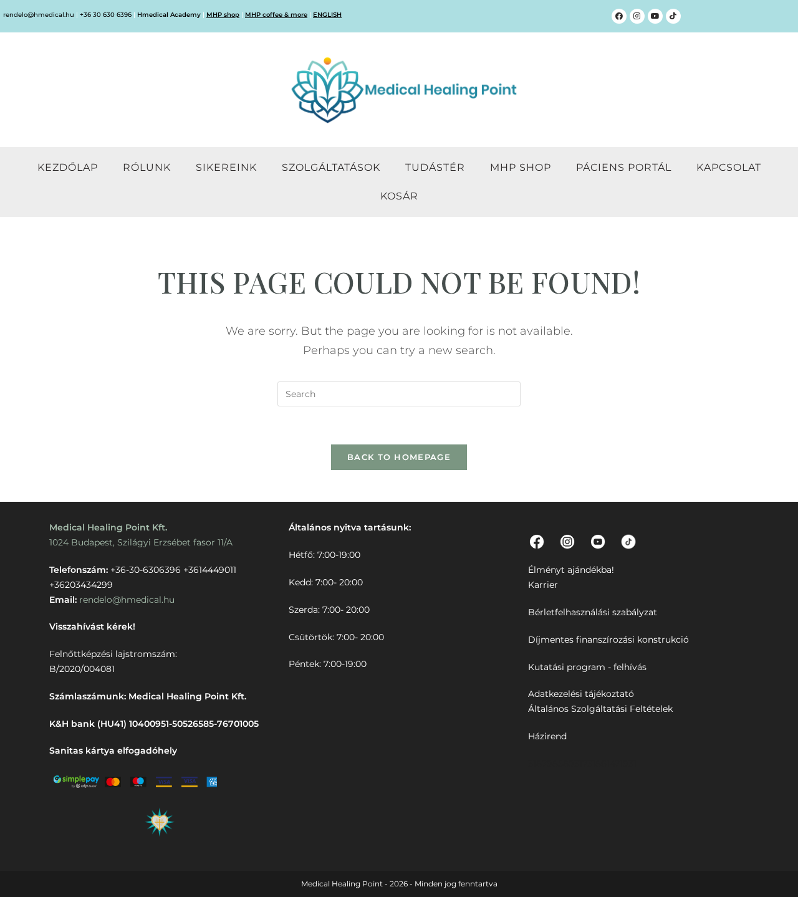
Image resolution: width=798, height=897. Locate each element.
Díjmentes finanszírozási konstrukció (608, 639)
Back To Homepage (399, 457)
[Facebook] (619, 16)
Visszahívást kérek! (92, 626)
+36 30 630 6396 (106, 15)
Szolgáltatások (331, 167)
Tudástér (435, 167)
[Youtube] (655, 16)
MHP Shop (520, 167)
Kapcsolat (728, 167)
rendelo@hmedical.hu (38, 15)
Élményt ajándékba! (571, 569)
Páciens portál (623, 167)
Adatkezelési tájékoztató (581, 693)
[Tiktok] (673, 16)
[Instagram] (637, 16)
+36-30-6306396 (145, 569)
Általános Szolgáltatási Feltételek (600, 708)
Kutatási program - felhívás (587, 667)
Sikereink (226, 167)
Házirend (547, 736)
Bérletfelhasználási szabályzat (592, 612)
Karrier (543, 584)
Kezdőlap (67, 167)
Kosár (399, 196)
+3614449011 (209, 569)
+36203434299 (81, 584)
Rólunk (147, 167)
